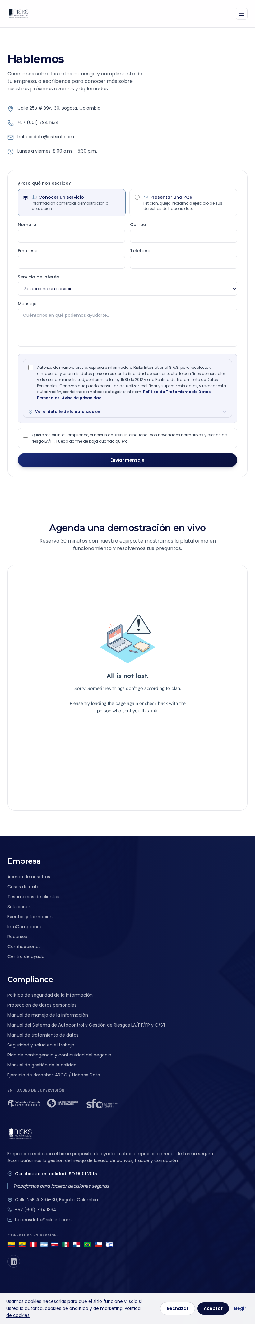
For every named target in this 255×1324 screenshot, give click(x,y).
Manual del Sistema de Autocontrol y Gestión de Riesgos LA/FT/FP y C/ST (86, 1025)
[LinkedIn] (13, 1261)
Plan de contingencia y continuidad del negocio (59, 1055)
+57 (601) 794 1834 (38, 122)
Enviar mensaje (127, 460)
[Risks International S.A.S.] (18, 13)
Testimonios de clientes (33, 897)
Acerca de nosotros (28, 877)
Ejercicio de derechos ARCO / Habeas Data (53, 1075)
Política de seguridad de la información (50, 995)
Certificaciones (24, 946)
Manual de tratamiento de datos (43, 1035)
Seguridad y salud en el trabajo (40, 1045)
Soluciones (19, 907)
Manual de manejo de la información (47, 1015)
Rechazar (177, 1308)
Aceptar (213, 1308)
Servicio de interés (38, 277)
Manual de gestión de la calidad (41, 1065)
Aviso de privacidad (82, 398)
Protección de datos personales (41, 1005)
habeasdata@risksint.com (45, 137)
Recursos (17, 936)
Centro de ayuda (25, 956)
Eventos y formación (30, 917)
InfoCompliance (25, 926)
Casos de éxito (23, 887)
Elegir (240, 1308)
